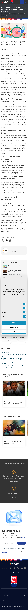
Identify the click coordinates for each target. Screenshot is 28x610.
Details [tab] (14, 281)
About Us (5, 595)
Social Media (22, 337)
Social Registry (5, 340)
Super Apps (14, 340)
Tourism (21, 340)
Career (4, 600)
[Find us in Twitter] (18, 568)
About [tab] (22, 281)
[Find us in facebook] (15, 568)
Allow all (14, 322)
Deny (14, 331)
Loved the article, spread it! (8, 237)
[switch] (24, 308)
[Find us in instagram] (25, 568)
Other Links (6, 598)
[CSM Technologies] (6, 2)
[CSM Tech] (14, 564)
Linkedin (4, 552)
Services (5, 592)
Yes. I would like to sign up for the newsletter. (14, 548)
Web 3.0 (14, 343)
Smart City (4, 337)
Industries (5, 590)
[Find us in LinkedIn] (11, 568)
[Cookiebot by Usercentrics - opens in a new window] (20, 277)
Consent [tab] (5, 281)
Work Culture (22, 343)
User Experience (5, 343)
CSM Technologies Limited (10, 606)
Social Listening (13, 337)
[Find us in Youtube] (22, 568)
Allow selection (14, 327)
